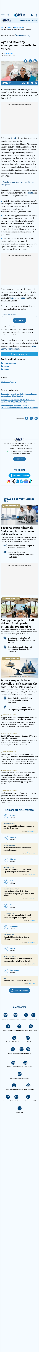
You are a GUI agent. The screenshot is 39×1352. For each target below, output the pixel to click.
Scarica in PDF (32, 83)
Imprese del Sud (9, 913)
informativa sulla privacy (19, 347)
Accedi (34, 20)
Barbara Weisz (31, 831)
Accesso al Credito (10, 715)
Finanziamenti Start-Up (11, 889)
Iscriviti (20, 459)
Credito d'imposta (9, 824)
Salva (28, 83)
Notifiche (36, 83)
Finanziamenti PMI (22, 35)
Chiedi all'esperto (21, 990)
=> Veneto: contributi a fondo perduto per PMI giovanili (18, 183)
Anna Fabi (32, 920)
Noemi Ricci (31, 899)
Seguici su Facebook (21, 475)
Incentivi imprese (9, 867)
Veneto (14, 138)
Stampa (23, 83)
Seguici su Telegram (20, 354)
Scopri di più (25, 20)
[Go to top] (35, 1345)
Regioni (6, 366)
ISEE (5, 978)
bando (22, 297)
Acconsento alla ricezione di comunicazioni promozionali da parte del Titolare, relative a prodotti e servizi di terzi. (17, 332)
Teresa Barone (8, 53)
